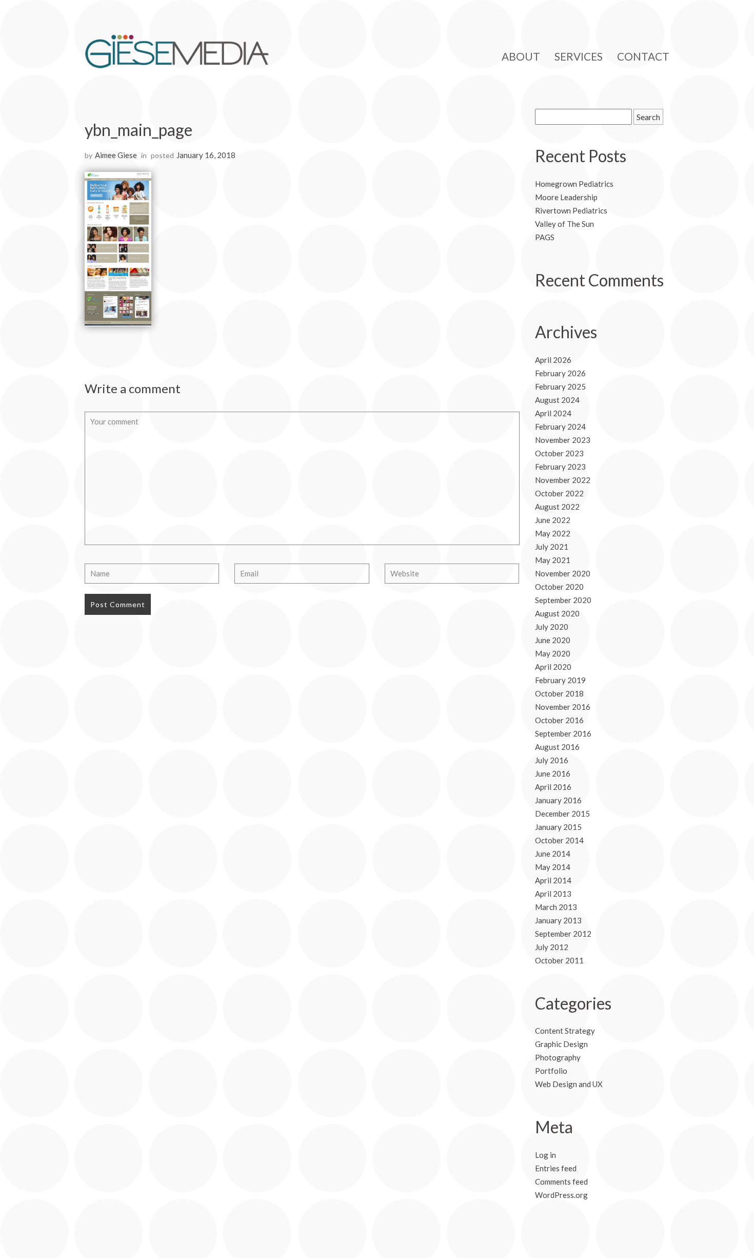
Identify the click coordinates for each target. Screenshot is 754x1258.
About (521, 56)
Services (578, 56)
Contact (643, 56)
